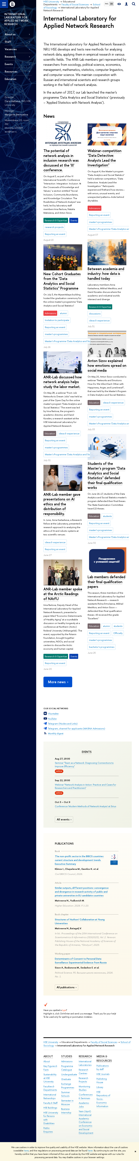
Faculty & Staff (50, 1103)
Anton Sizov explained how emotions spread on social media (107, 365)
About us (10, 34)
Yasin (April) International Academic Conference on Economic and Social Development (86, 1122)
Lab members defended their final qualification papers (106, 581)
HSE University (50, 1042)
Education (10, 79)
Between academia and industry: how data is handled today (106, 273)
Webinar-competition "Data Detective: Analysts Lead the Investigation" (104, 158)
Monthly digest (55, 733)
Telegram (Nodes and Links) (63, 723)
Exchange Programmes (67, 1085)
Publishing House (101, 1080)
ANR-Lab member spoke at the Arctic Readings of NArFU (62, 594)
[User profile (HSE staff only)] (126, 4)
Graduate (66, 1079)
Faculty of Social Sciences (104, 1042)
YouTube (52, 718)
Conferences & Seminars (85, 1096)
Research (85, 1056)
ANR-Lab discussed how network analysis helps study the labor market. (62, 382)
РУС (107, 4)
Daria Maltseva (12, 101)
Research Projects (83, 1080)
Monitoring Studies (84, 1088)
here (26, 1150)
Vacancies (11, 49)
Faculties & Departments (50, 1088)
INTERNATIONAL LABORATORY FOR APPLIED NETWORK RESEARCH (16, 19)
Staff (8, 41)
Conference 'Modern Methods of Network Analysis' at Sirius (85, 806)
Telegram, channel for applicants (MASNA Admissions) (76, 728)
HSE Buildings (50, 1107)
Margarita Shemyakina (16, 114)
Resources (11, 71)
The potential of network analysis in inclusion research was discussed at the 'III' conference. (61, 160)
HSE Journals (102, 1074)
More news (57, 681)
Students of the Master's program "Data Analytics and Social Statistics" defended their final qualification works (106, 475)
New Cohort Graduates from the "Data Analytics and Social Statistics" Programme (62, 281)
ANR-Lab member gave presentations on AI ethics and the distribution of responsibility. (61, 504)
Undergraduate (69, 1074)
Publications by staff (102, 1067)
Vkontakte (53, 713)
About (48, 1056)
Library (99, 1087)
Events (87, 752)
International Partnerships (49, 1096)
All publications (66, 987)
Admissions (66, 1061)
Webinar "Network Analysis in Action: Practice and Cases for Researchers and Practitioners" (85, 786)
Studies (66, 1056)
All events (63, 819)
